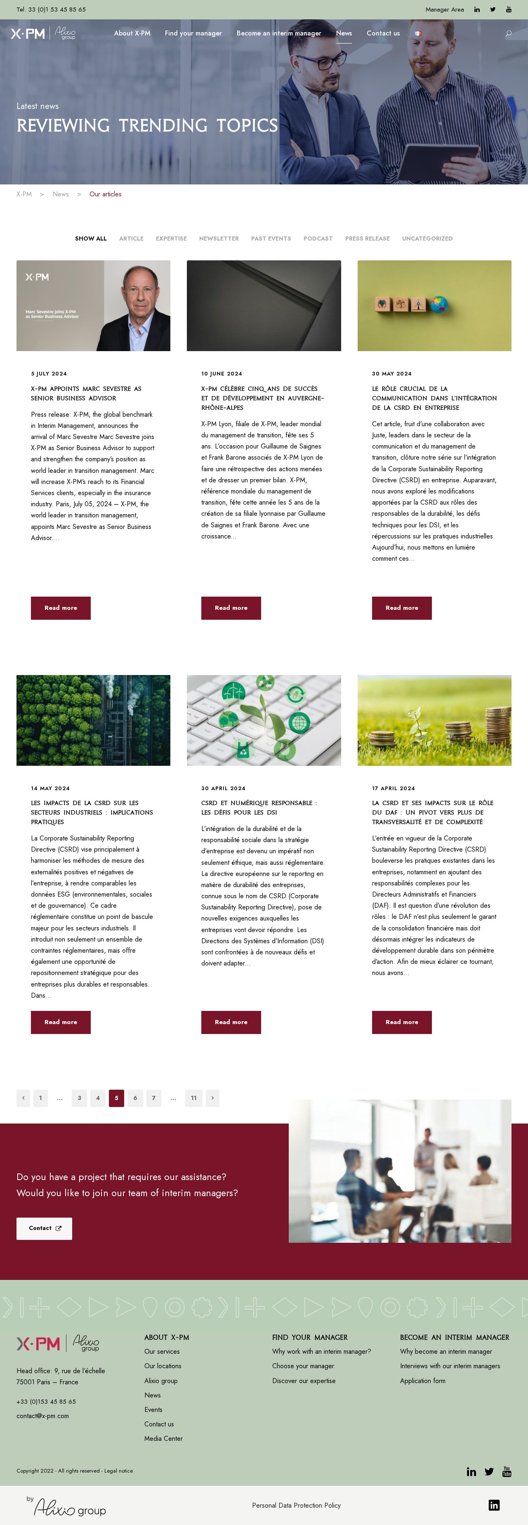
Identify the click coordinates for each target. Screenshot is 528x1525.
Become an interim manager (279, 33)
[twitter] (493, 9)
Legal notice (118, 1471)
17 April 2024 (393, 788)
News (344, 33)
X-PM (24, 194)
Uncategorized (427, 238)
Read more (61, 607)
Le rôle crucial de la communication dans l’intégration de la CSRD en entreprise (434, 398)
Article (131, 238)
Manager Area (445, 9)
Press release (367, 238)
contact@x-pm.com (42, 1416)
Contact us (383, 33)
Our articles (106, 194)
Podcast (318, 238)
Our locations (163, 1366)
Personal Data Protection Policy (296, 1505)
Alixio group (161, 1381)
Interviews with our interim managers (450, 1366)
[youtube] (509, 9)
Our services (162, 1351)
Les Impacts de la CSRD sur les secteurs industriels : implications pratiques (92, 812)
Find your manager (193, 33)
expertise (171, 238)
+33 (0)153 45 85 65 (46, 1401)
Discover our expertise (304, 1381)
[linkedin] (477, 9)
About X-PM (132, 33)
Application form (423, 1381)
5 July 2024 (49, 374)
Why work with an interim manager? (321, 1351)
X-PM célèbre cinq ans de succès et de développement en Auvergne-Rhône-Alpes (262, 398)
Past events (271, 238)
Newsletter (219, 238)
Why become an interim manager (446, 1351)
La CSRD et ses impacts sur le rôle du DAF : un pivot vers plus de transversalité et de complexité (432, 812)
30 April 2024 (223, 788)
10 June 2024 (222, 374)
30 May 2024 (392, 374)
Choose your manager (303, 1366)
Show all (91, 238)
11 (194, 1098)
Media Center (163, 1438)
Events (153, 1409)
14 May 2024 (50, 788)
